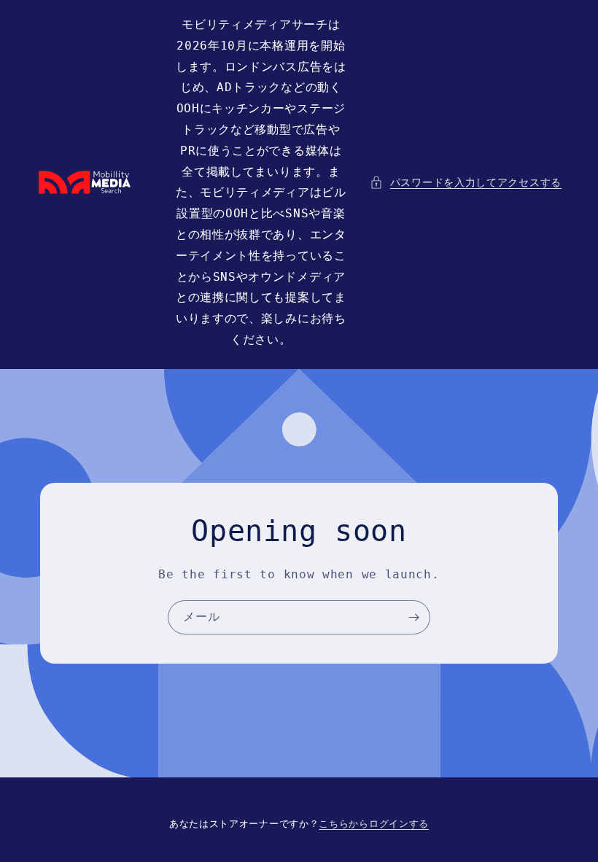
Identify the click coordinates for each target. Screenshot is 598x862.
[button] (466, 183)
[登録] (413, 617)
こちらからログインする (374, 823)
